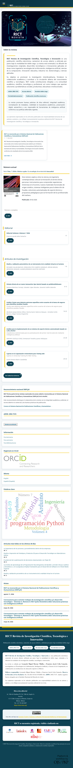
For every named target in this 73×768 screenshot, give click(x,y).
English (6, 478)
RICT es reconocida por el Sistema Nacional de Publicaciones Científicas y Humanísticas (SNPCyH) (24, 135)
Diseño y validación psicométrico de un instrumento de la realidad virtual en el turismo (35, 264)
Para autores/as (8, 440)
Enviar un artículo (10, 424)
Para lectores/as (8, 437)
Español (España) (9, 481)
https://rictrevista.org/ (20, 705)
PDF (8, 216)
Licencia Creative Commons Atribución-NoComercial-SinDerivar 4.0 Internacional (43, 717)
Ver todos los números (12, 375)
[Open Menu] (4, 4)
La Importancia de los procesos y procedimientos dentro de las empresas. (27, 548)
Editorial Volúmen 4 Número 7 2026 (18, 233)
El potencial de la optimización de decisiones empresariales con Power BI (27, 560)
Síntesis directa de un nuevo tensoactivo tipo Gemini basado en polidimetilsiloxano (34, 284)
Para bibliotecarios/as (10, 443)
